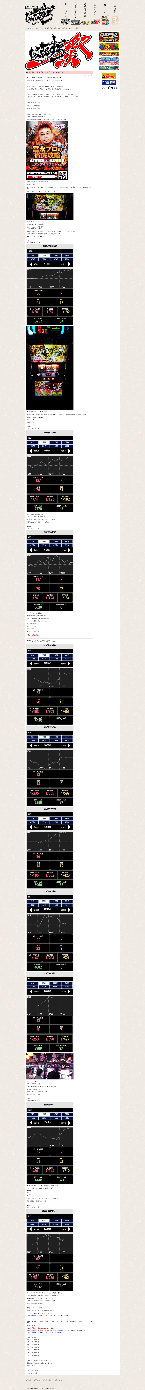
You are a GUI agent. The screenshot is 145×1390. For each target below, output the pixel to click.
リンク (67, 1380)
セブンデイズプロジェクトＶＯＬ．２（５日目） (40, 1316)
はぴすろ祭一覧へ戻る (33, 1370)
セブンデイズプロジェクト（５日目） (42, 191)
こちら (36, 228)
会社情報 (28, 1380)
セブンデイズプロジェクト (42, 181)
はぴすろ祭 (39, 28)
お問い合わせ (58, 1380)
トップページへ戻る (32, 1373)
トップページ (29, 28)
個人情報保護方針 (47, 1380)
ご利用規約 (37, 1380)
